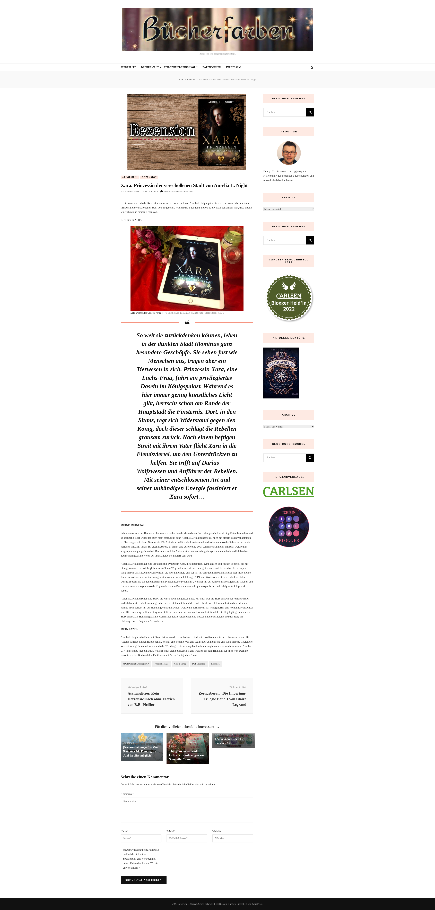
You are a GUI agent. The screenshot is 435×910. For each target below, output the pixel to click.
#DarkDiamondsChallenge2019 (136, 664)
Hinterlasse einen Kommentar (178, 191)
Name (124, 831)
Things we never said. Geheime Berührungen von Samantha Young (187, 755)
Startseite (128, 67)
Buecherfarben (132, 191)
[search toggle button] (312, 67)
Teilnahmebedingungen (181, 67)
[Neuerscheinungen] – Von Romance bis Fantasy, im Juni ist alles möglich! (140, 751)
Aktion (218, 734)
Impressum (233, 67)
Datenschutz (212, 67)
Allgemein (130, 177)
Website (216, 831)
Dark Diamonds (198, 664)
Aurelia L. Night (161, 664)
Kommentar (127, 794)
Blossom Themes (227, 904)
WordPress (257, 904)
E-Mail (171, 831)
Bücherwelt (150, 67)
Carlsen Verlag (180, 664)
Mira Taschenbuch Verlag (183, 742)
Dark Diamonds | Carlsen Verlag (145, 313)
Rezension (149, 177)
